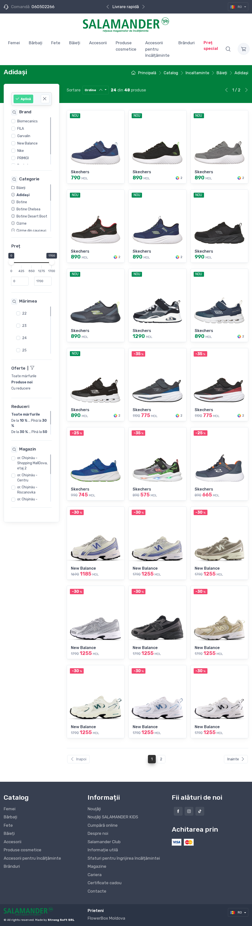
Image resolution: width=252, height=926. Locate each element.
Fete (8, 825)
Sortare (73, 90)
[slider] (11, 262)
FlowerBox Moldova (106, 918)
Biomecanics (27, 121)
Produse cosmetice (22, 849)
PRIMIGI (23, 158)
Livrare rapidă (125, 6)
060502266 (43, 6)
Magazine (97, 866)
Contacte (97, 891)
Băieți (9, 833)
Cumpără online (103, 825)
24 (24, 338)
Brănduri (12, 866)
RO (240, 7)
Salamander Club (104, 841)
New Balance (27, 143)
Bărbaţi (10, 816)
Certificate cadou (105, 882)
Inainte (233, 759)
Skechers (80, 172)
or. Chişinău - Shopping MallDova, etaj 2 (32, 463)
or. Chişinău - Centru (27, 477)
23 (24, 326)
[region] (31, 140)
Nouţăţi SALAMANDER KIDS (113, 816)
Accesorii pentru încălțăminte (32, 858)
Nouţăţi (94, 808)
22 (24, 313)
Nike (20, 151)
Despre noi (98, 833)
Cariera (95, 874)
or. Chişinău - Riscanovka (27, 489)
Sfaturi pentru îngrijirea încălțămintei (124, 858)
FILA (20, 129)
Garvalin (23, 136)
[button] (228, 49)
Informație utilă (103, 849)
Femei (10, 808)
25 (24, 350)
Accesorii (12, 841)
